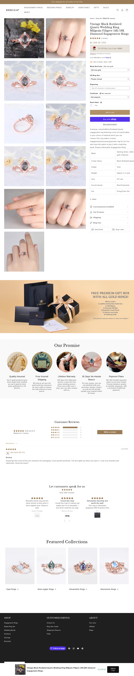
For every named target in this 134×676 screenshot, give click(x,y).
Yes (96, 105)
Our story (92, 623)
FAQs (49, 634)
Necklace (7, 634)
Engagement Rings (11, 623)
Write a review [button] (110, 432)
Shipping (93, 53)
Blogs (91, 630)
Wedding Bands (9, 630)
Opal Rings (11, 589)
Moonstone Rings (108, 589)
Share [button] (94, 199)
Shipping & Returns (54, 630)
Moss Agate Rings (46, 589)
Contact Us (51, 623)
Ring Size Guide (52, 626)
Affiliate (92, 626)
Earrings (7, 637)
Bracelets (7, 641)
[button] (34, 7)
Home (92, 18)
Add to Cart (113, 669)
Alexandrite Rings (77, 589)
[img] (11, 449)
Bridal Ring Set (9, 626)
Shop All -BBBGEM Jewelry (105, 18)
